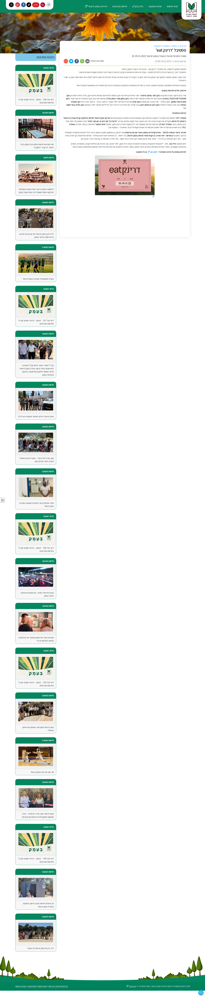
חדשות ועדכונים (119, 6)
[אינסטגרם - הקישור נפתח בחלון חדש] (17, 4)
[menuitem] (170, 6)
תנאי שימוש (172, 6)
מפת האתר (32, 986)
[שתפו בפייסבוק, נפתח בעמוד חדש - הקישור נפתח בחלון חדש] (76, 61)
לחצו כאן (152, 152)
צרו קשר (51, 986)
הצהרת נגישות (20, 986)
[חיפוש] (42, 4)
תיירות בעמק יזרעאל (96, 4)
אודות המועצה (155, 6)
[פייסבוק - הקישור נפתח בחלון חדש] (23, 4)
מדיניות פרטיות (62, 986)
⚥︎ (2, 500)
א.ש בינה (131, 986)
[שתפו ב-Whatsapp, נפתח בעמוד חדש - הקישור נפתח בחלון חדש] (82, 61)
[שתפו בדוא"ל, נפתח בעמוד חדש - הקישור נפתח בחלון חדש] (65, 61)
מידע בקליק (137, 6)
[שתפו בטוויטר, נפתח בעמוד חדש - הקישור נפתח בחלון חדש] (71, 61)
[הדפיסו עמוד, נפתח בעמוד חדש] (87, 61)
